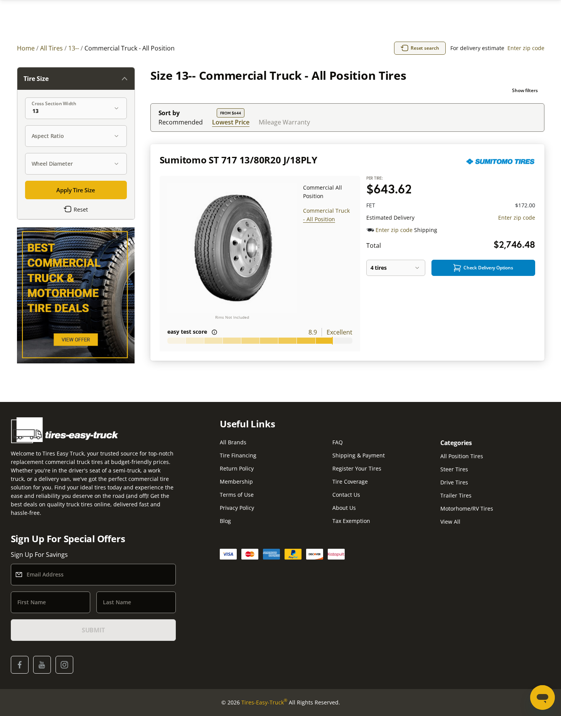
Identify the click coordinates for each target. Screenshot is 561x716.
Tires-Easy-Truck (264, 702)
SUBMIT (93, 630)
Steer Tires (454, 469)
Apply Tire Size (75, 190)
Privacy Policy (237, 507)
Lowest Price (230, 122)
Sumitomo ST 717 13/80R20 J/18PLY (238, 159)
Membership (236, 481)
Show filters (525, 90)
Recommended (180, 122)
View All (450, 521)
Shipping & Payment (358, 455)
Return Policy (237, 468)
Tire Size (36, 78)
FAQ (337, 442)
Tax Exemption (351, 520)
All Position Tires (461, 456)
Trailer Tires (456, 495)
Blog (225, 520)
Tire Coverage (350, 481)
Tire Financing (238, 455)
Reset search (425, 48)
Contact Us (346, 494)
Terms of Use (237, 494)
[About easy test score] (214, 332)
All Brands (233, 442)
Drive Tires (454, 482)
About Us (344, 507)
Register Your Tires (356, 468)
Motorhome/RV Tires (466, 508)
